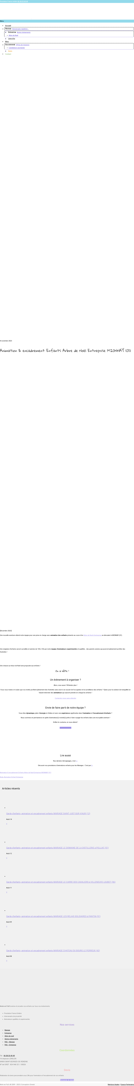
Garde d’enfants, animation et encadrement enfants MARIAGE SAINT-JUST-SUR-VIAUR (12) (48, 813)
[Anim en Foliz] (31, 18)
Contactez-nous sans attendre (65, 698)
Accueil (8, 26)
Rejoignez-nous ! (65, 728)
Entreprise (12, 32)
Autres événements (23, 32)
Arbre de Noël (13, 35)
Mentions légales (113, 1084)
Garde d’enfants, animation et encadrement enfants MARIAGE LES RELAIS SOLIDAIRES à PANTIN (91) (53, 916)
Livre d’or (11, 39)
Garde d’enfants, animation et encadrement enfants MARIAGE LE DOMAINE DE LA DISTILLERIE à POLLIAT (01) (57, 847)
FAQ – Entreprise (10, 1045)
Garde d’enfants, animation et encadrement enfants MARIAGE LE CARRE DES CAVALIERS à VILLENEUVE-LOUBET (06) (60, 882)
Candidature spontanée (17, 48)
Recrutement (10, 44)
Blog (7, 42)
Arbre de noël (9, 1036)
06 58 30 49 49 (23, 1)
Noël (1, 777)
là (91, 765)
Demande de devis (67, 1080)
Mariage (8, 29)
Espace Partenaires (127, 1084)
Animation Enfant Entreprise (13, 777)
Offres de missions (22, 45)
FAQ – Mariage (10, 1042)
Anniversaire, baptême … (20, 29)
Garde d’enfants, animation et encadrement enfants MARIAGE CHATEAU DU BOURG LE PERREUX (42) (53, 950)
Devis (10, 51)
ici (76, 761)
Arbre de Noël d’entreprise (93, 635)
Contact (8, 54)
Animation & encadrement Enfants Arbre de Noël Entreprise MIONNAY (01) (25, 773)
